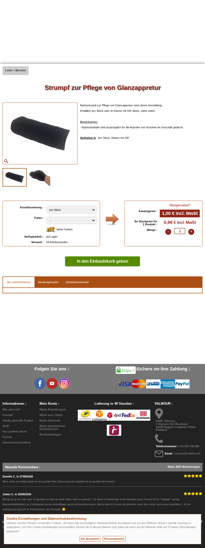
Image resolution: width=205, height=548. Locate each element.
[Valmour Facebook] (40, 383)
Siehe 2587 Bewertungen (184, 466)
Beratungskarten (48, 282)
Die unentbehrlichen (19, 282)
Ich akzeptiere (90, 538)
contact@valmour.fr (187, 453)
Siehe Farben (64, 229)
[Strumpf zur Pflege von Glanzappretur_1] (14, 177)
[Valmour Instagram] (64, 383)
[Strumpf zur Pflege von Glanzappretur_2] (39, 177)
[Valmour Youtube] (52, 383)
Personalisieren (114, 538)
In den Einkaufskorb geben (102, 261)
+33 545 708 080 (189, 446)
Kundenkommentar (77, 282)
